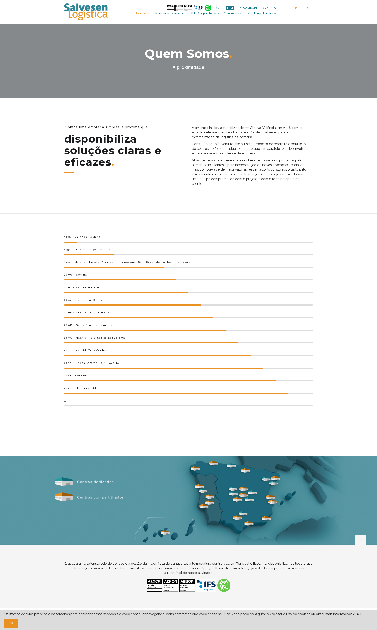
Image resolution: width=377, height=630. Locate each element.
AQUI (357, 614)
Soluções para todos (203, 13)
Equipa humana (263, 13)
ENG (306, 7)
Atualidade (249, 8)
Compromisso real (235, 13)
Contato (269, 8)
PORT (298, 7)
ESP (290, 7)
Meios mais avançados (169, 13)
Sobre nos (141, 13)
